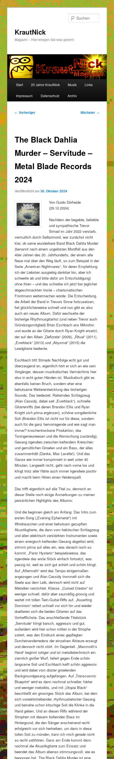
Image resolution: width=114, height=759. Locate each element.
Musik (72, 84)
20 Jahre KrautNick (45, 84)
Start (19, 84)
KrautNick (30, 32)
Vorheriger (25, 112)
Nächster (90, 112)
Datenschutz (50, 95)
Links (89, 84)
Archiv (72, 95)
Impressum (24, 95)
